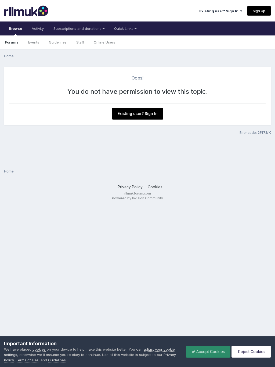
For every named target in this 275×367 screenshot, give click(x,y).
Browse (15, 28)
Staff (80, 42)
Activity (38, 28)
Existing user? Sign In (219, 11)
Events (33, 42)
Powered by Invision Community (137, 198)
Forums (12, 42)
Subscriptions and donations (78, 28)
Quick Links (124, 28)
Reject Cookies (251, 351)
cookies (39, 349)
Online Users (104, 42)
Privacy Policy (130, 187)
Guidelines (58, 42)
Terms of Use (27, 360)
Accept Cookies (210, 351)
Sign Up (259, 11)
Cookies (155, 187)
